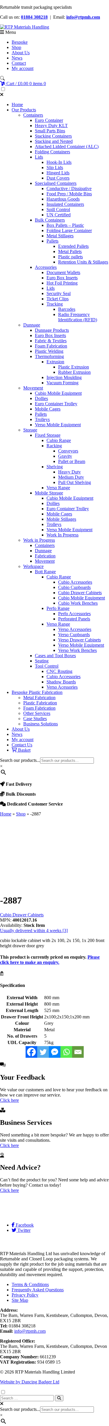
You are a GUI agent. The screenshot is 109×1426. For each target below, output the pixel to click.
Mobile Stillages (61, 519)
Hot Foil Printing (62, 282)
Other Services (36, 713)
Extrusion (55, 361)
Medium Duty (71, 477)
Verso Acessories (62, 687)
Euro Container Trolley (56, 403)
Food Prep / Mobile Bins (69, 193)
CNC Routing (59, 671)
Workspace (33, 566)
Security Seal (59, 293)
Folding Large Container (69, 230)
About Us (21, 52)
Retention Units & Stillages (83, 261)
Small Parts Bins (50, 130)
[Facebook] (31, 1052)
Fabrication (45, 555)
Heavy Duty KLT (51, 125)
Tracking (55, 303)
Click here (9, 1100)
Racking (54, 445)
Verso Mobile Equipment (58, 424)
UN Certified (59, 214)
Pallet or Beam (71, 461)
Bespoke (20, 42)
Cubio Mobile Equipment (58, 393)
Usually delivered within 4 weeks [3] (34, 930)
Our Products (24, 109)
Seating (42, 660)
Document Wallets (63, 272)
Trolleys (42, 419)
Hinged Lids (58, 172)
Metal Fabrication (39, 697)
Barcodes (66, 309)
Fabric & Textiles (51, 340)
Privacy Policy (25, 1294)
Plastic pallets (70, 256)
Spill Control (58, 209)
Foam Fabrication (51, 345)
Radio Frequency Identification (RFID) (77, 317)
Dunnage (31, 324)
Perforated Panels (74, 618)
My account (22, 68)
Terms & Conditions (30, 1284)
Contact (19, 63)
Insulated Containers (65, 204)
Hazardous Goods (63, 199)
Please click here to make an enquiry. (50, 960)
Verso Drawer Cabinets (79, 639)
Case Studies (35, 718)
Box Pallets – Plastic (65, 225)
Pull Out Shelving (74, 482)
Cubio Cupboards (74, 587)
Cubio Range (59, 440)
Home (17, 104)
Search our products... (20, 760)
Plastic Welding (49, 351)
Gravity (65, 456)
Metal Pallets (70, 251)
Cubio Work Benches (78, 603)
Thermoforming (49, 356)
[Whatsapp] (66, 1052)
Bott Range (45, 571)
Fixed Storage (47, 435)
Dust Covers (58, 178)
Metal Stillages (60, 235)
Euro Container (49, 120)
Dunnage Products (52, 330)
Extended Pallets (73, 246)
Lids (39, 157)
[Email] (78, 1052)
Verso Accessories (74, 629)
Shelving (55, 466)
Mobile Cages (47, 408)
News (17, 57)
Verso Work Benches (77, 650)
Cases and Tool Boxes (55, 655)
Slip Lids (55, 167)
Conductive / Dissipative (69, 188)
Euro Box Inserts (62, 277)
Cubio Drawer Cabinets (80, 592)
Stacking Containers (53, 136)
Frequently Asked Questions (38, 1289)
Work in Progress (39, 540)
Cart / (25, 83)
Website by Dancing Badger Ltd (29, 1381)
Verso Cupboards (74, 634)
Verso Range (58, 487)
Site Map (20, 1300)
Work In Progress (62, 534)
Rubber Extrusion (74, 372)
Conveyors (68, 450)
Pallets (52, 240)
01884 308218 (34, 17)
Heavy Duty (69, 471)
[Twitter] (43, 1052)
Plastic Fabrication (40, 702)
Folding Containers (52, 151)
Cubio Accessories (75, 582)
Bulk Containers (50, 220)
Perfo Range (58, 608)
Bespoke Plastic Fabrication (37, 692)
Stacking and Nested (54, 141)
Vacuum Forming (62, 382)
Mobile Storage (49, 492)
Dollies (41, 398)
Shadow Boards (61, 681)
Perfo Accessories (74, 613)
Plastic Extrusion (73, 366)
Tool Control (46, 666)
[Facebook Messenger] (54, 1052)
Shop (16, 47)
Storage (30, 429)
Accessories (46, 267)
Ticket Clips (58, 298)
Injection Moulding (64, 377)
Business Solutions (40, 723)
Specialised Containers (55, 183)
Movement (33, 387)
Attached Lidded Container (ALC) (67, 146)
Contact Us (22, 744)
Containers (33, 115)
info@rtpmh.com (83, 17)
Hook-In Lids (59, 162)
